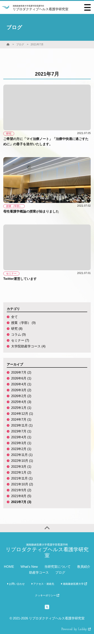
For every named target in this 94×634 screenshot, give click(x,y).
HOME (9, 566)
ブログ (20, 44)
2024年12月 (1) (22, 413)
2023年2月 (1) (21, 449)
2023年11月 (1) (22, 425)
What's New (29, 566)
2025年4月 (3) (21, 402)
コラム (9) (18, 334)
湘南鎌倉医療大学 (73, 583)
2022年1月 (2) (21, 472)
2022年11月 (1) (22, 455)
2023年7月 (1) (21, 431)
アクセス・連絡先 (43, 583)
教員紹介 (83, 566)
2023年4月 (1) (21, 437)
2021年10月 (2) (22, 484)
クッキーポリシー (46, 595)
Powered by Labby (74, 629)
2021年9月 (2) (21, 490)
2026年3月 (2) (21, 390)
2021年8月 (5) (21, 496)
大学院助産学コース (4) (28, 346)
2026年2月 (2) (21, 396)
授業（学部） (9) (23, 323)
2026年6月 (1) (21, 378)
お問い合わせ (16, 583)
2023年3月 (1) (21, 443)
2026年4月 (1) (21, 384)
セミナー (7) (20, 340)
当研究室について (57, 566)
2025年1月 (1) (21, 408)
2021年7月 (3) (21, 502)
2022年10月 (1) (22, 460)
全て (14, 317)
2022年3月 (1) (21, 466)
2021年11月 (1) (22, 478)
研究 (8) (17, 328)
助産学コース (39, 572)
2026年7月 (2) (21, 372)
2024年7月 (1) (21, 419)
